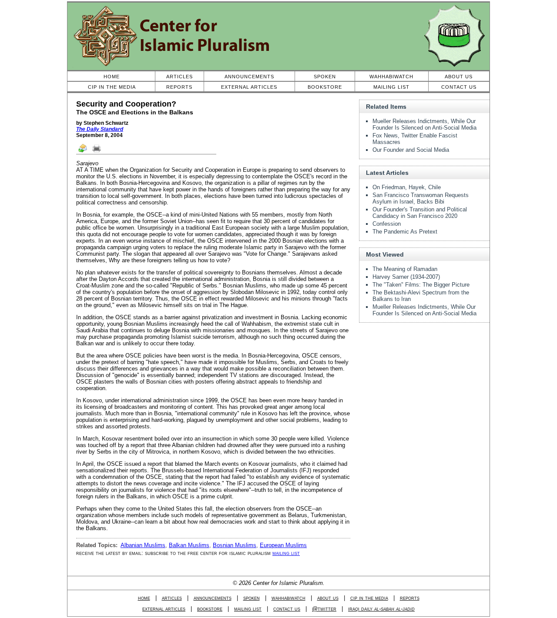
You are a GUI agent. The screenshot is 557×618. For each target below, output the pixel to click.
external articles (163, 608)
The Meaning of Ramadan (404, 269)
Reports (179, 87)
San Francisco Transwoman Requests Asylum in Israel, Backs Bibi (420, 198)
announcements (213, 598)
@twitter (324, 608)
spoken (251, 598)
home (144, 598)
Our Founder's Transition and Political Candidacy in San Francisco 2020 (419, 212)
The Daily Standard (99, 129)
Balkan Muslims (189, 545)
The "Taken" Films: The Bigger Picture (421, 284)
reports (409, 598)
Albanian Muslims (143, 545)
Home (112, 76)
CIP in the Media (112, 87)
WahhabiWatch (391, 76)
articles (172, 598)
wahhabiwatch (288, 598)
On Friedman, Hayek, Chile (406, 187)
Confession (386, 223)
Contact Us (458, 87)
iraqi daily (381, 608)
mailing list (286, 553)
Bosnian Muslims (234, 545)
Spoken (325, 76)
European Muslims (283, 545)
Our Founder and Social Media (410, 150)
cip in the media (369, 598)
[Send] (83, 152)
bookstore (209, 608)
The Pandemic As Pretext (404, 231)
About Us (459, 76)
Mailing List (391, 87)
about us (328, 598)
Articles (179, 76)
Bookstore (325, 87)
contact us (286, 608)
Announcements (249, 76)
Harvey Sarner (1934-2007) (406, 277)
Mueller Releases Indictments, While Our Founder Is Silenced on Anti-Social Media (424, 124)
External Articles (249, 87)
